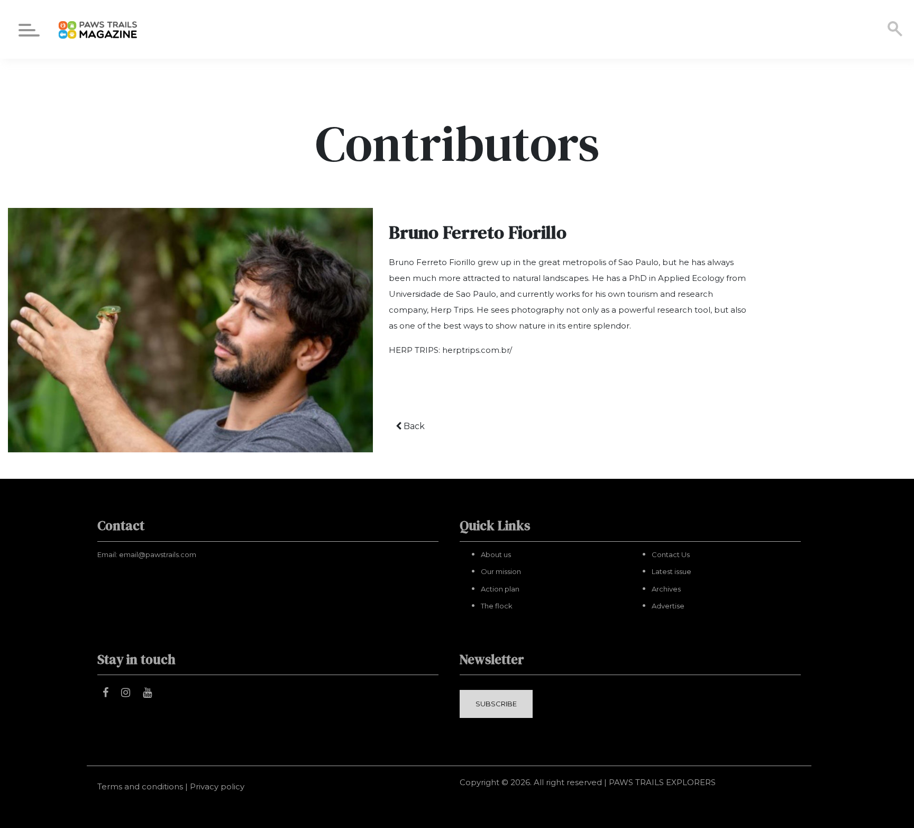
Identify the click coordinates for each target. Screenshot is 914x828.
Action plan (500, 589)
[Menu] (29, 32)
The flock (497, 606)
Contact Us (671, 554)
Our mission (501, 571)
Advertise (668, 606)
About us (496, 554)
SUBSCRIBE (496, 703)
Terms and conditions (140, 786)
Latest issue (671, 571)
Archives (666, 589)
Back (413, 426)
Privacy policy (217, 786)
